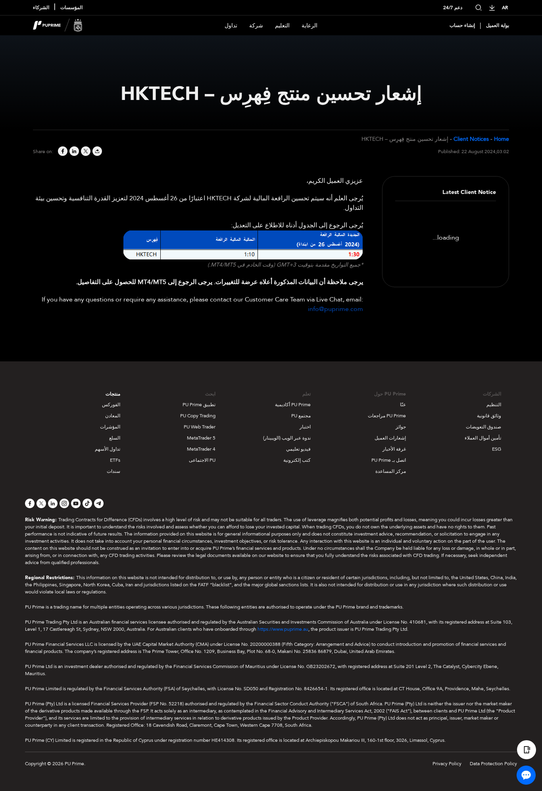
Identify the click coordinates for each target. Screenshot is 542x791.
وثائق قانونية (489, 416)
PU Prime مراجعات (387, 416)
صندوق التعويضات (483, 427)
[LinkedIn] (73, 151)
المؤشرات (110, 427)
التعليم (282, 25)
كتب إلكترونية (297, 460)
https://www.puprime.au (283, 629)
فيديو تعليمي (298, 449)
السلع (114, 438)
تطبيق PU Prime (199, 404)
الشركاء (41, 7)
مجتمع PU (301, 416)
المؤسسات (71, 7)
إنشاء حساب (462, 25)
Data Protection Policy (493, 763)
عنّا (403, 404)
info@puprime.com (335, 309)
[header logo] (58, 25)
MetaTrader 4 (201, 449)
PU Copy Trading (197, 416)
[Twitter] (85, 151)
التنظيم (493, 404)
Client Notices (471, 139)
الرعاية (309, 25)
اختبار (305, 427)
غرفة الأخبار (394, 449)
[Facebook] (62, 151)
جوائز (401, 427)
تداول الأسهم (107, 449)
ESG (496, 449)
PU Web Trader (199, 427)
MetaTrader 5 (201, 438)
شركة (256, 25)
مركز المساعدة (390, 471)
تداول (231, 25)
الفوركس (111, 404)
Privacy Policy (446, 763)
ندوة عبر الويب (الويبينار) (287, 438)
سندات (113, 471)
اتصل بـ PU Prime (388, 460)
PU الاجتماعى (202, 460)
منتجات (113, 394)
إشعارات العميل (390, 438)
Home (501, 139)
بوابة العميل (497, 25)
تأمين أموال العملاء (483, 438)
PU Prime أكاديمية (293, 404)
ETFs (115, 460)
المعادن (112, 416)
